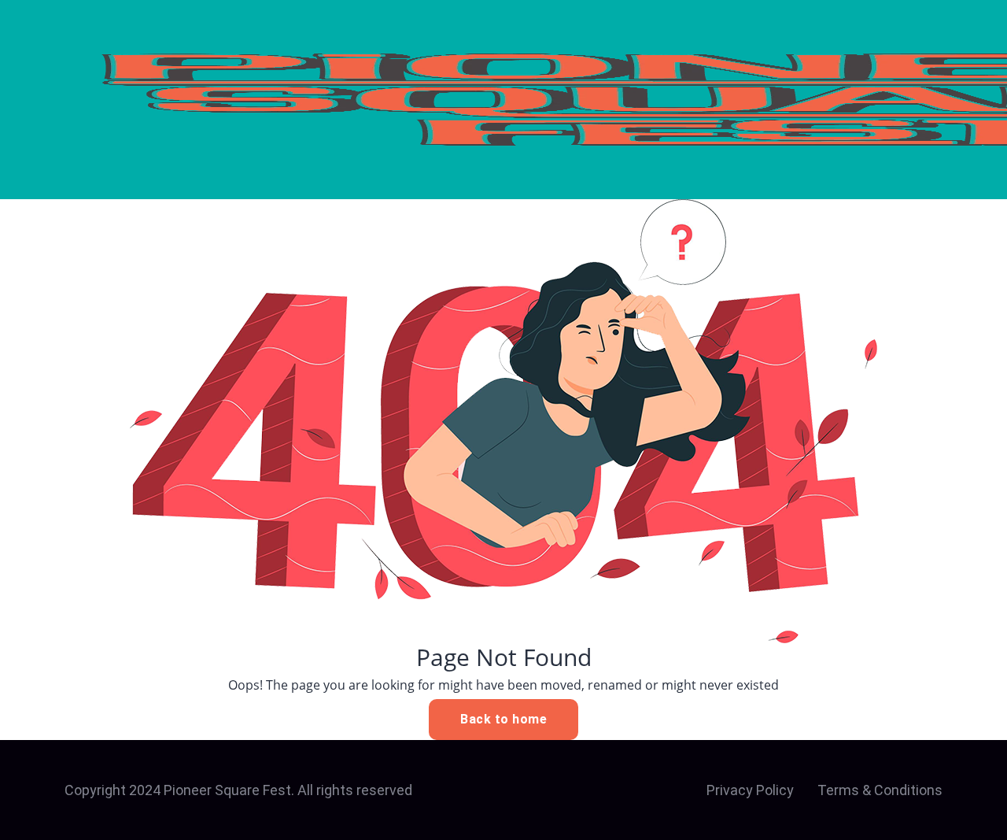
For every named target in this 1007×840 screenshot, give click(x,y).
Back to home (503, 719)
